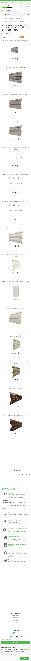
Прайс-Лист (4, 2)
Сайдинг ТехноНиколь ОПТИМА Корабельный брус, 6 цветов (15, 175)
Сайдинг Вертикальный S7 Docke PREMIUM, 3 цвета (15, 281)
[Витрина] (22, 37)
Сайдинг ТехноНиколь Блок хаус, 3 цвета (15, 228)
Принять (24, 658)
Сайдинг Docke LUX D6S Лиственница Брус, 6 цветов (15, 442)
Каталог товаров (6, 14)
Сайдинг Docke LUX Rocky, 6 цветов (15, 388)
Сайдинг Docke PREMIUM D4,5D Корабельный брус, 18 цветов (15, 255)
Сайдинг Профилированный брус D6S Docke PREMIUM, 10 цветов (15, 335)
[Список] (28, 37)
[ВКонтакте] (14, 633)
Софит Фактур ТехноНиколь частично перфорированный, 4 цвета (15, 68)
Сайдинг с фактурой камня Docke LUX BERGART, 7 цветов (15, 415)
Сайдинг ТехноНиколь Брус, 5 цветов (15, 308)
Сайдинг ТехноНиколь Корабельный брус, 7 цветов (15, 201)
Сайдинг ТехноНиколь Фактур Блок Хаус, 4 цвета (15, 121)
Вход (21, 2)
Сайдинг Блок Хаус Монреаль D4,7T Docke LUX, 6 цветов (15, 362)
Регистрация (27, 2)
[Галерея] (25, 37)
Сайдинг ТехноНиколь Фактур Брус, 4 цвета (15, 94)
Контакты (11, 2)
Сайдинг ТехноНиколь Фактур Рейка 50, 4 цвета (15, 40)
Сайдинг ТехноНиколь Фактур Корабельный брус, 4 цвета (15, 148)
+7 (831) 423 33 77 (24, 7)
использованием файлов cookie (9, 654)
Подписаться (15, 642)
